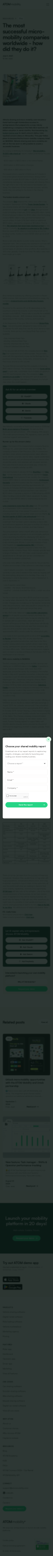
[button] (26, 763)
